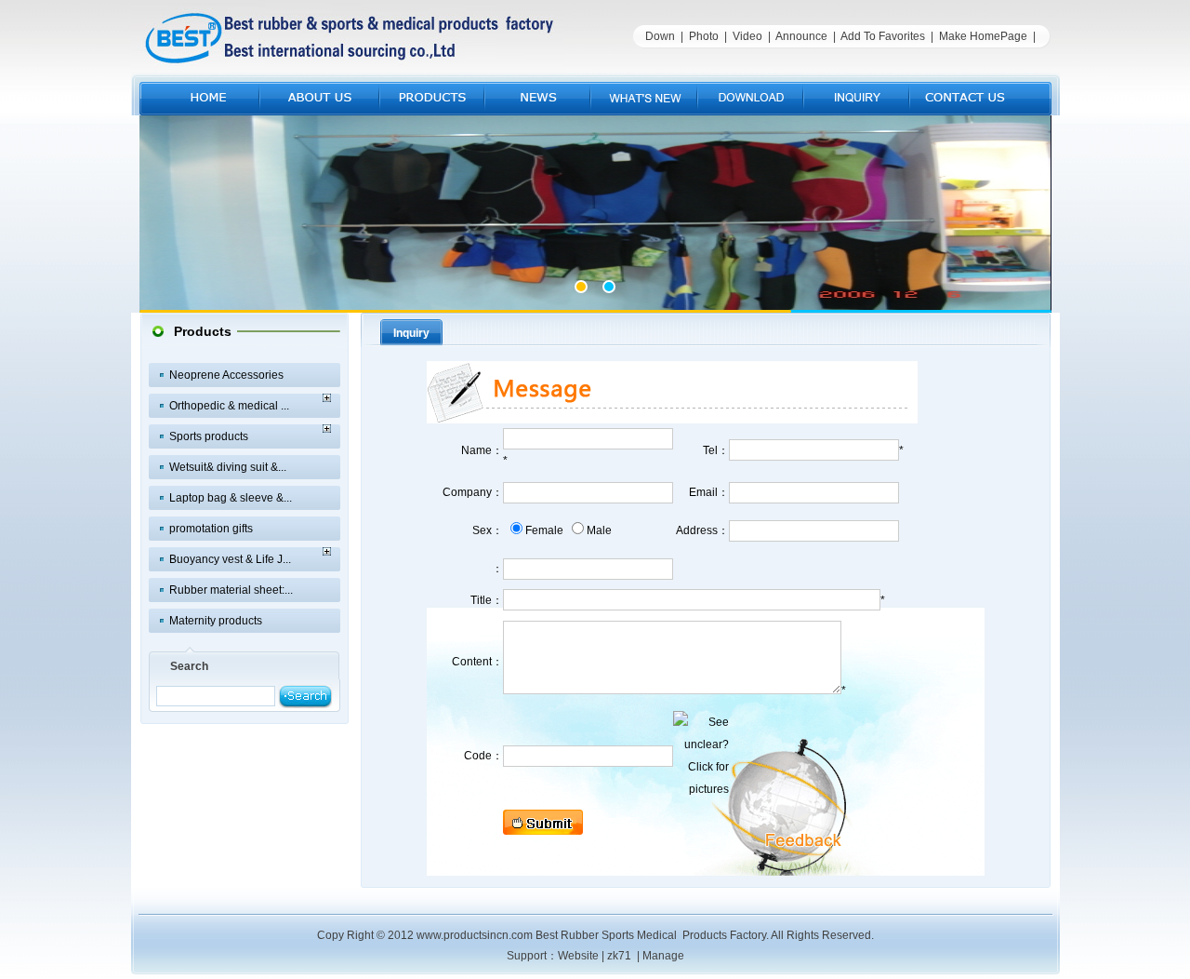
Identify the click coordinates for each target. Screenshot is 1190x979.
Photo (704, 36)
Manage (663, 955)
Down (660, 36)
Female (544, 530)
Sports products (208, 436)
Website (578, 955)
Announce (801, 36)
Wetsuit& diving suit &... (227, 467)
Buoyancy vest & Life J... (230, 559)
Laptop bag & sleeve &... (230, 497)
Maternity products (215, 620)
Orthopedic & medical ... (229, 405)
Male (599, 530)
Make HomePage (983, 36)
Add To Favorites (882, 36)
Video (747, 36)
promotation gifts (211, 528)
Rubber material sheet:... (231, 590)
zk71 (619, 955)
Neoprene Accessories (226, 375)
